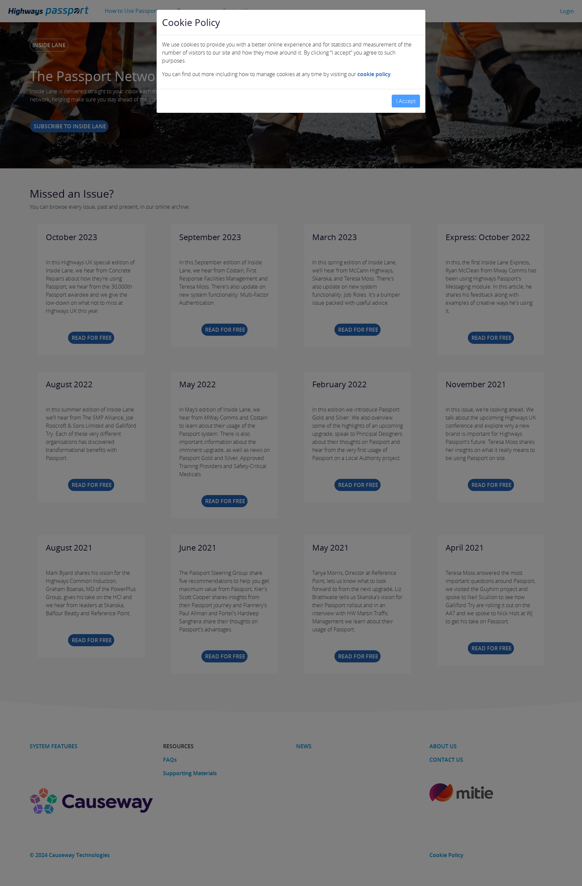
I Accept (406, 101)
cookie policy (374, 74)
